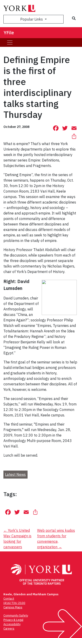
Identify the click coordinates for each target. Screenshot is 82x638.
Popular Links (32, 19)
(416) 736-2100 (14, 603)
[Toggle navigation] (10, 42)
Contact (8, 599)
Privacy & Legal (13, 620)
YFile (9, 32)
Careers (8, 628)
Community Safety (15, 615)
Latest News (15, 474)
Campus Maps (12, 607)
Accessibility (11, 624)
